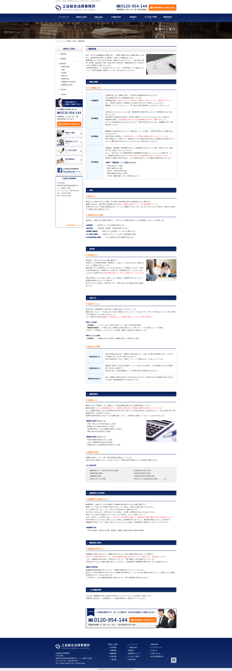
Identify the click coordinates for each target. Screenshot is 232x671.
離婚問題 (63, 64)
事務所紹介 (155, 644)
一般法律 (63, 94)
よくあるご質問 (133, 656)
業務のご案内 (113, 644)
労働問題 (63, 59)
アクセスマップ (156, 647)
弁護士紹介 (132, 659)
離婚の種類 (65, 67)
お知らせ (154, 650)
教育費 (64, 73)
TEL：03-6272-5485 (62, 663)
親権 (63, 70)
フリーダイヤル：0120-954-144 (67, 661)
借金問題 (63, 54)
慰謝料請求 (65, 79)
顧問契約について (134, 653)
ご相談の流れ (133, 647)
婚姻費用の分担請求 (69, 82)
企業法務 (63, 90)
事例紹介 (131, 650)
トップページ (133, 644)
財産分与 (65, 76)
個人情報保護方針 (157, 656)
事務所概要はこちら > (74, 225)
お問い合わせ (155, 653)
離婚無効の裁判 (67, 85)
